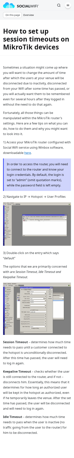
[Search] (59, 5)
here (27, 153)
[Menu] (68, 5)
